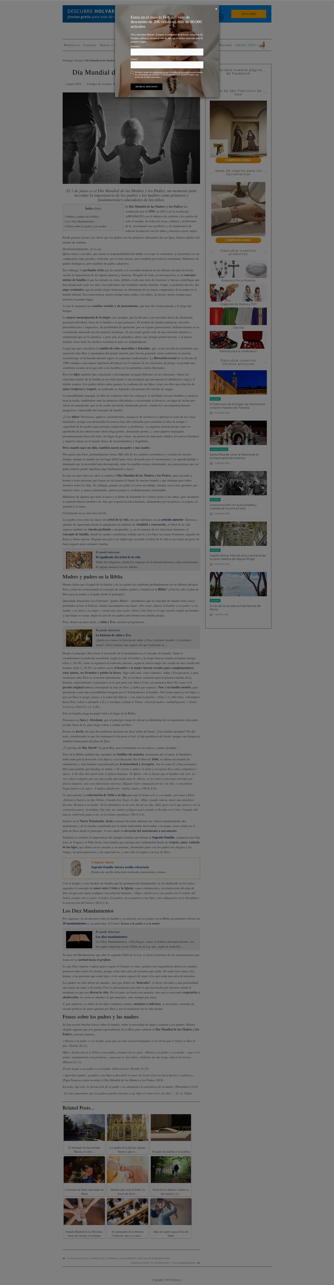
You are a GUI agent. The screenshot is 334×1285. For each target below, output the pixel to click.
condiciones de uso (160, 72)
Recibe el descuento (146, 86)
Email (134, 59)
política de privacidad (181, 72)
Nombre (135, 46)
